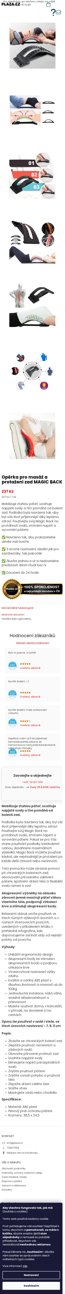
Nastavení (31, 1275)
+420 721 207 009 (32, 782)
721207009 (13, 1147)
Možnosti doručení (13, 614)
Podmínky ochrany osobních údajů (22, 1173)
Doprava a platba (12, 1181)
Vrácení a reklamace (14, 1185)
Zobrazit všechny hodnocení (32, 642)
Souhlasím (31, 1286)
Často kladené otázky (14, 1177)
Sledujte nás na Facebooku (22, 1152)
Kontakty (7, 1189)
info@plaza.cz (15, 1143)
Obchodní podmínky (14, 1168)
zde (25, 1266)
